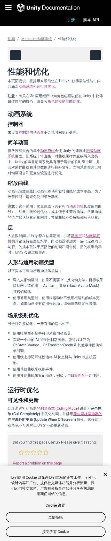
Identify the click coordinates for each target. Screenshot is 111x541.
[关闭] (105, 474)
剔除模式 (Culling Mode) (59, 408)
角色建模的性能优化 (63, 101)
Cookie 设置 (55, 505)
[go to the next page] (95, 55)
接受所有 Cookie (55, 532)
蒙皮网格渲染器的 (87, 414)
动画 (11, 39)
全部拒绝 (55, 517)
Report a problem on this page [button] (37, 463)
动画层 (76, 236)
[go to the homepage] (52, 7)
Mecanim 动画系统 (36, 39)
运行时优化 (46, 86)
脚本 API (91, 19)
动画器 (38, 132)
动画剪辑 (47, 151)
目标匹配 (78, 375)
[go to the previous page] (15, 55)
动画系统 (26, 86)
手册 (71, 19)
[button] (21, 452)
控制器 (24, 132)
